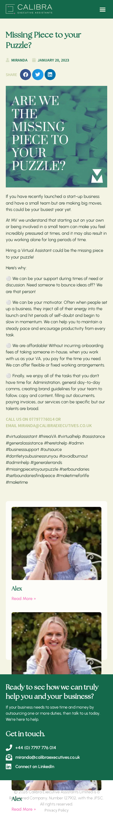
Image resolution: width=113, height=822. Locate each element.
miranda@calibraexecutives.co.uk (55, 425)
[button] (102, 9)
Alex (17, 589)
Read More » (24, 598)
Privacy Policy (57, 810)
